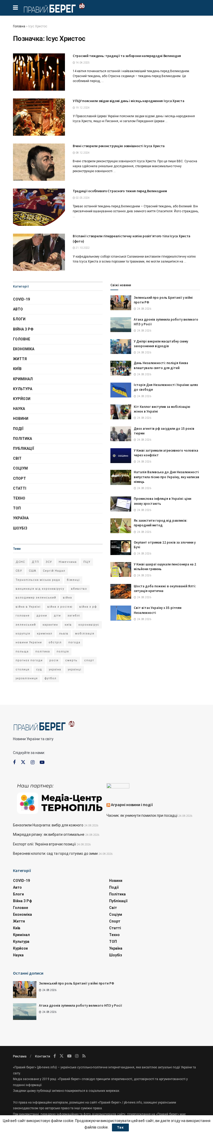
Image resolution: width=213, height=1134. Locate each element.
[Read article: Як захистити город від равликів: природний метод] (120, 525)
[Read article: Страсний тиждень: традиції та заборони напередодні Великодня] (39, 72)
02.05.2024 (82, 197)
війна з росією (59, 606)
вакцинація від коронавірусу (40, 588)
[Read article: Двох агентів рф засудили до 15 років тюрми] (120, 433)
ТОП (17, 508)
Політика (22, 439)
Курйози (21, 399)
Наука (19, 409)
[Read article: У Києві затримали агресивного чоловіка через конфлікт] (120, 455)
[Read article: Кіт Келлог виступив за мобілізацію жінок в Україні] (120, 411)
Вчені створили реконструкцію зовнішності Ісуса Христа (119, 146)
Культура (22, 389)
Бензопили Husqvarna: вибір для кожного (48, 825)
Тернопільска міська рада (38, 580)
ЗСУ (49, 562)
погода (74, 642)
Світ (17, 458)
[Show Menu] (15, 8)
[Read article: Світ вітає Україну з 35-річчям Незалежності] (120, 613)
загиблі (74, 615)
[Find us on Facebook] (14, 762)
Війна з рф (23, 329)
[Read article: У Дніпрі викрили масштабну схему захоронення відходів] (120, 346)
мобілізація (84, 633)
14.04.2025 (82, 62)
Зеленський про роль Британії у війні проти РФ (76, 983)
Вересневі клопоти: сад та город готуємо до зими (55, 853)
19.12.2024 (82, 107)
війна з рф (88, 606)
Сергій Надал (54, 570)
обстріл (55, 642)
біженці (73, 580)
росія (53, 660)
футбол (50, 678)
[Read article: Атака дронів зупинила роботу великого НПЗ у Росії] (120, 324)
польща (22, 651)
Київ (17, 369)
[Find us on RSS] (84, 1056)
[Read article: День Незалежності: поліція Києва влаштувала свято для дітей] (120, 368)
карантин (50, 624)
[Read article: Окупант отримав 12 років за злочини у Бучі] (120, 547)
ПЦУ (86, 562)
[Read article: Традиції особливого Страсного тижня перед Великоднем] (39, 207)
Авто (18, 309)
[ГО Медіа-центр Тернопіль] (60, 798)
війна (67, 597)
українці (74, 669)
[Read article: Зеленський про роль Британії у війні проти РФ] (120, 302)
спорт (89, 660)
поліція (63, 651)
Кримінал (23, 379)
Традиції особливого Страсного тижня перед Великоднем (120, 191)
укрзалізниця (27, 678)
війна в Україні (28, 606)
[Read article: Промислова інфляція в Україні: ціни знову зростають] (120, 503)
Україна (21, 518)
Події (18, 429)
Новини (20, 418)
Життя (20, 359)
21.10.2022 (82, 247)
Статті (19, 488)
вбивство (79, 588)
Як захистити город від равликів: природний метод (160, 522)
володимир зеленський (36, 597)
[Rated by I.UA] (117, 787)
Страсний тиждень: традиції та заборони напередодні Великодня (127, 55)
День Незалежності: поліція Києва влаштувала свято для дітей (161, 365)
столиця (22, 669)
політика (42, 651)
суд (39, 669)
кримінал (44, 633)
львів (63, 633)
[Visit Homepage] (54, 8)
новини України (29, 642)
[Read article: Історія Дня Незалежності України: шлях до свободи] (120, 390)
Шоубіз (20, 528)
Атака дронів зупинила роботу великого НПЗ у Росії (80, 1005)
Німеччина (68, 562)
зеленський (26, 624)
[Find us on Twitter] (23, 762)
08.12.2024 (82, 152)
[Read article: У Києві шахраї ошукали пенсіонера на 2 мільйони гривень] (120, 569)
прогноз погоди (29, 660)
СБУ (19, 570)
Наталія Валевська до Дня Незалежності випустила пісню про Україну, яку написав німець (166, 477)
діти (57, 615)
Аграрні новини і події (132, 804)
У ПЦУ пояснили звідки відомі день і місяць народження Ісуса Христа (128, 100)
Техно (19, 498)
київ (68, 624)
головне (23, 615)
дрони (41, 615)
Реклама (19, 1056)
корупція (23, 633)
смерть (71, 660)
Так (120, 1127)
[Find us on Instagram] (33, 762)
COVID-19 (21, 299)
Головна (19, 26)
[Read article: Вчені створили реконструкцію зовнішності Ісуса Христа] (39, 162)
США (32, 570)
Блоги (19, 319)
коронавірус (88, 624)
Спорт (19, 478)
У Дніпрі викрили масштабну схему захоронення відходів (161, 343)
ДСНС (20, 562)
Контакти (42, 1056)
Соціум (20, 468)
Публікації (23, 448)
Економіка (23, 349)
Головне (21, 339)
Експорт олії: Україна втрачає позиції (44, 844)
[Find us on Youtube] (42, 762)
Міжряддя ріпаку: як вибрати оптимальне (48, 834)
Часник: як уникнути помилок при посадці (141, 815)
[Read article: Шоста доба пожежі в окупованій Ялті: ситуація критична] (120, 591)
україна (55, 669)
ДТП (35, 562)
